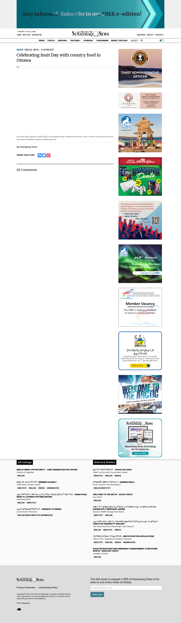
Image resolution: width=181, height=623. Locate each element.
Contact (159, 35)
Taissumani (102, 40)
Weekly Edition (119, 40)
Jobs (19, 35)
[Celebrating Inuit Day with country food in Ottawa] (65, 100)
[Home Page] (90, 33)
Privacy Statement (26, 587)
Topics (50, 40)
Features (75, 40)
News (42, 40)
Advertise (37, 35)
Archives (141, 35)
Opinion (87, 40)
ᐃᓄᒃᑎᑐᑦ (134, 40)
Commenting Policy (48, 587)
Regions (62, 40)
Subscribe (97, 594)
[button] (19, 609)
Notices (27, 35)
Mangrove (26, 603)
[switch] (161, 40)
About (150, 35)
